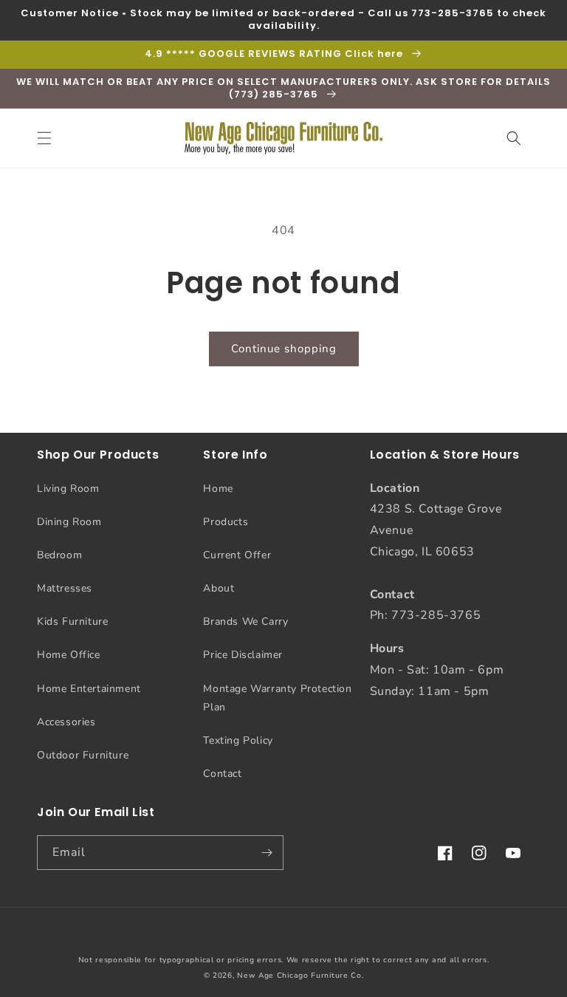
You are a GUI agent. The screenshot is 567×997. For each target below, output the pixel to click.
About (218, 588)
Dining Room (69, 522)
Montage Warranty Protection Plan (277, 698)
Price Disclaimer (243, 655)
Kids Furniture (72, 621)
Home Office (68, 655)
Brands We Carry (245, 621)
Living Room (68, 489)
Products (225, 522)
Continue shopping (284, 348)
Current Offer (237, 555)
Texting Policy (237, 740)
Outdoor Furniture (82, 755)
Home (218, 489)
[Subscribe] (266, 852)
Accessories (66, 722)
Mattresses (64, 588)
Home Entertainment (89, 689)
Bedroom (59, 555)
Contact (222, 774)
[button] (44, 138)
